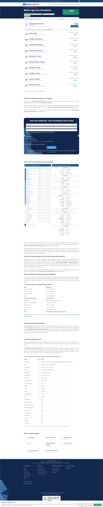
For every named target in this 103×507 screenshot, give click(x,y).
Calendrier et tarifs (30, 138)
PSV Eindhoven (29, 209)
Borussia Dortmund (29, 193)
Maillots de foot (54, 472)
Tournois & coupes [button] (62, 4)
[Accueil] (53, 4)
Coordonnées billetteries (28, 483)
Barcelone (28, 175)
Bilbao (27, 211)
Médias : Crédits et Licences (28, 481)
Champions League (51, 132)
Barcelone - (36, 50)
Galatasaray (28, 197)
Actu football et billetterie (56, 470)
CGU (24, 479)
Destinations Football (41, 470)
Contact (25, 470)
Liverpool (28, 172)
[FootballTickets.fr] (29, 4)
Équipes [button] (55, 4)
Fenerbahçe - (34, 67)
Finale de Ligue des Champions (36, 23)
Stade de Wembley (68, 468)
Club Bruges (28, 196)
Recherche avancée (41, 468)
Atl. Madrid (28, 188)
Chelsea (28, 176)
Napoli (28, 212)
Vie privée (25, 477)
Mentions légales (26, 472)
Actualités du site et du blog (32, 139)
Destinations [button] (70, 4)
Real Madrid (28, 181)
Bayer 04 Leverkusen (30, 191)
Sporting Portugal (29, 178)
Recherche (78, 4)
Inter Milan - (34, 73)
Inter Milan (28, 182)
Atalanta (28, 190)
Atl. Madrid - (36, 39)
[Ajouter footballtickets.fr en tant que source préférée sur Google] (51, 498)
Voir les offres (74, 26)
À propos (25, 468)
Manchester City (29, 179)
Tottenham (28, 173)
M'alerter (75, 34)
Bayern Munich (29, 170)
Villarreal (28, 220)
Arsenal (28, 169)
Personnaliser (81, 504)
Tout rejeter (89, 504)
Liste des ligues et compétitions (43, 472)
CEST (32, 24)
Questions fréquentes (27, 474)
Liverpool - (34, 79)
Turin (27, 187)
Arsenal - (33, 33)
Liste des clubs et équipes (42, 474)
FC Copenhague (29, 214)
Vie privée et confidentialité (52, 152)
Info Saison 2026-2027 (55, 468)
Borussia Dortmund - (37, 62)
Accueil (25, 7)
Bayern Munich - (35, 56)
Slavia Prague (29, 218)
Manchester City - (34, 84)
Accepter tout (97, 504)
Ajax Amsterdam (29, 215)
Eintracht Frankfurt (29, 217)
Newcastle (28, 185)
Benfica (28, 203)
